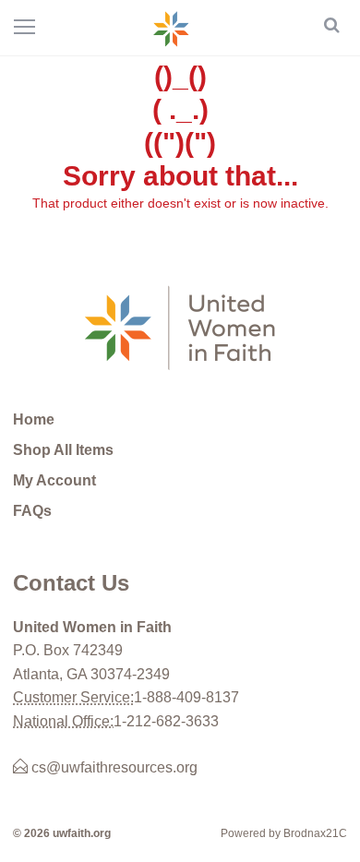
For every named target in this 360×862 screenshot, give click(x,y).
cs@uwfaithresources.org (113, 767)
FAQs (32, 511)
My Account (54, 480)
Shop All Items (63, 450)
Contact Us (71, 582)
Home (33, 419)
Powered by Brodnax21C (284, 833)
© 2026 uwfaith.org (62, 833)
